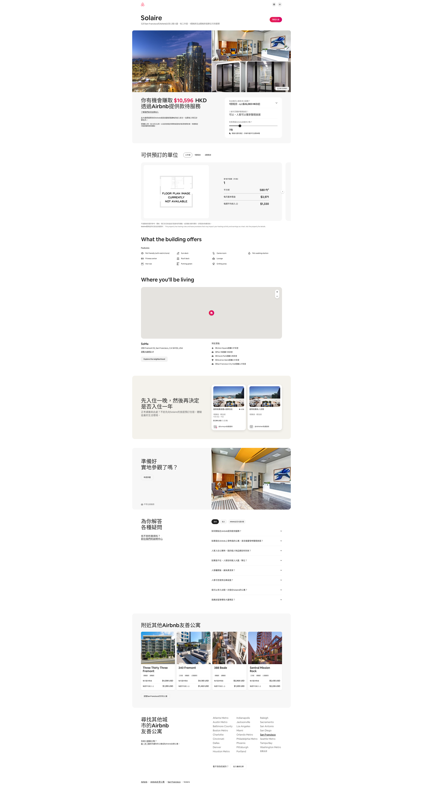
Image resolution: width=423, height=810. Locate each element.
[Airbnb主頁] (142, 4)
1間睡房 (198, 155)
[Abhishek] (251, 426)
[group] (253, 117)
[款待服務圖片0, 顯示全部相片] (172, 61)
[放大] (277, 292)
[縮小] (277, 296)
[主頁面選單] (280, 4)
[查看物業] (158, 661)
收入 (223, 522)
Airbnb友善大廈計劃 (237, 522)
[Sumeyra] (215, 426)
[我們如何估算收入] (237, 203)
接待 (215, 522)
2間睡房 (208, 155)
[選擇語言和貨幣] (274, 4)
